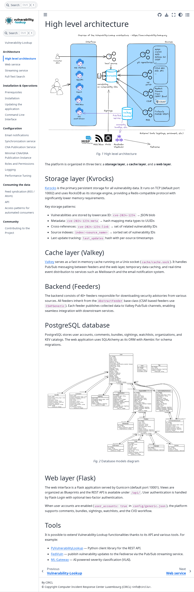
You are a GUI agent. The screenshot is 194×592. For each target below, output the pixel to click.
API (7, 202)
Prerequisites (13, 92)
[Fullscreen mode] (173, 15)
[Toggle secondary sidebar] (187, 15)
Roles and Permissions (19, 163)
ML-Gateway (60, 560)
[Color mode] (180, 15)
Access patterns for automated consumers (19, 210)
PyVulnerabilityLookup (67, 548)
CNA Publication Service (20, 147)
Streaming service (16, 70)
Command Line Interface (14, 117)
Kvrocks (50, 188)
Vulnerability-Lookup (18, 42)
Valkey (49, 262)
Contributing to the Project (17, 230)
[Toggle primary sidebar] (45, 14)
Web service (12, 64)
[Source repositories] (159, 15)
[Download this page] (166, 15)
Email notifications (17, 135)
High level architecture (20, 58)
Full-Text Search (15, 76)
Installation (12, 98)
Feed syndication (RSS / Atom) (19, 194)
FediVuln (57, 554)
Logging (10, 169)
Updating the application (13, 107)
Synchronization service (20, 141)
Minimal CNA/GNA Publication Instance (18, 155)
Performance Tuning (18, 175)
